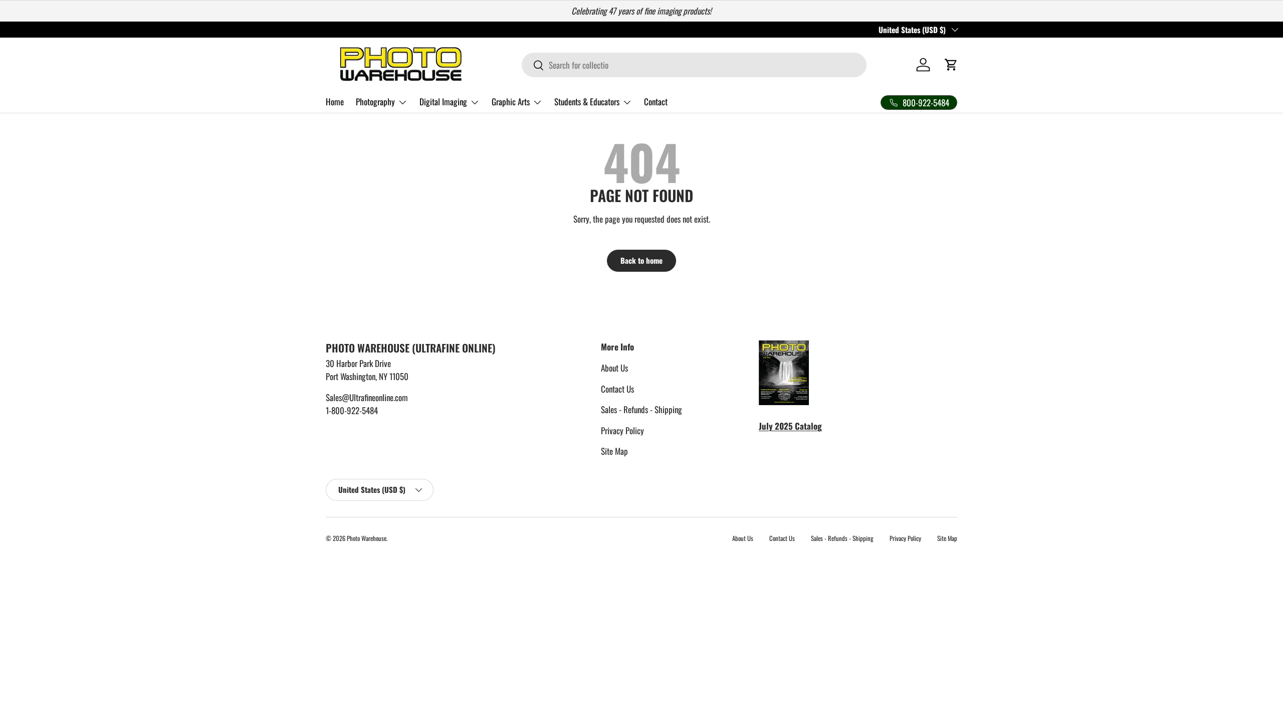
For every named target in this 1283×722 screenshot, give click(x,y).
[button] (951, 65)
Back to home (641, 260)
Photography (375, 101)
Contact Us (617, 389)
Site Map (614, 451)
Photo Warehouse (366, 538)
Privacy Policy (622, 430)
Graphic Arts (511, 101)
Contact (656, 101)
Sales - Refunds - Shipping (641, 409)
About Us (614, 368)
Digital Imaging (443, 101)
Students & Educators (586, 101)
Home (335, 101)
